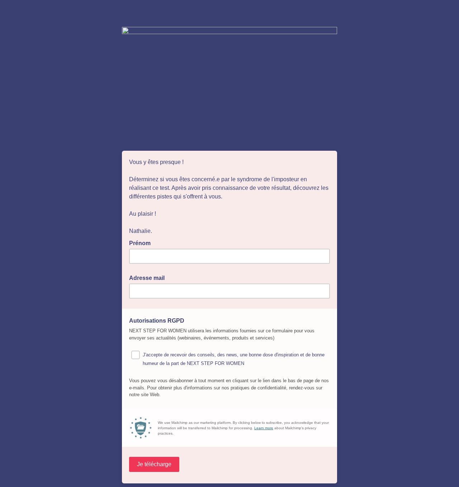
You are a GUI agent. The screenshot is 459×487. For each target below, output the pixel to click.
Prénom (142, 243)
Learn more (263, 428)
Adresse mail (149, 277)
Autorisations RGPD (159, 320)
